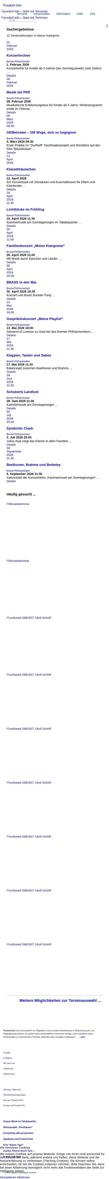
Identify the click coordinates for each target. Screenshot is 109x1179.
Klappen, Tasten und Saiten (29, 355)
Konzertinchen (18, 55)
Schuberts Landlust (22, 392)
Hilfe (80, 14)
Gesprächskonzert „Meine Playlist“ (35, 319)
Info (92, 14)
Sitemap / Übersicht (12, 1089)
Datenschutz (8, 1074)
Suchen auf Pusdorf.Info (14, 1105)
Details (11, 75)
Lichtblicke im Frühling (25, 209)
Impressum (8, 1068)
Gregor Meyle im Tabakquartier (19, 1121)
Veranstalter (41, 14)
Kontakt (6, 1052)
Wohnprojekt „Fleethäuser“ (18, 1127)
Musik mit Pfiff (18, 92)
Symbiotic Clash (20, 428)
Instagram (7, 1058)
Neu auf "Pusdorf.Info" (13, 1100)
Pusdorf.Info (12, 5)
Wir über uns (9, 1063)
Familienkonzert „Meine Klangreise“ (36, 246)
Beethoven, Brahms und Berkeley (34, 465)
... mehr (81, 1037)
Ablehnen (23, 1177)
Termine (21, 14)
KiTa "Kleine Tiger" (13, 1145)
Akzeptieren (8, 1177)
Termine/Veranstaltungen (14, 1095)
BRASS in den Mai (21, 282)
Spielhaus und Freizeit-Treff (18, 1139)
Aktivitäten (63, 14)
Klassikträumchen (21, 169)
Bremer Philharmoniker (18, 61)
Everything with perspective (18, 1133)
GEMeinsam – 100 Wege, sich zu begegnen (41, 132)
